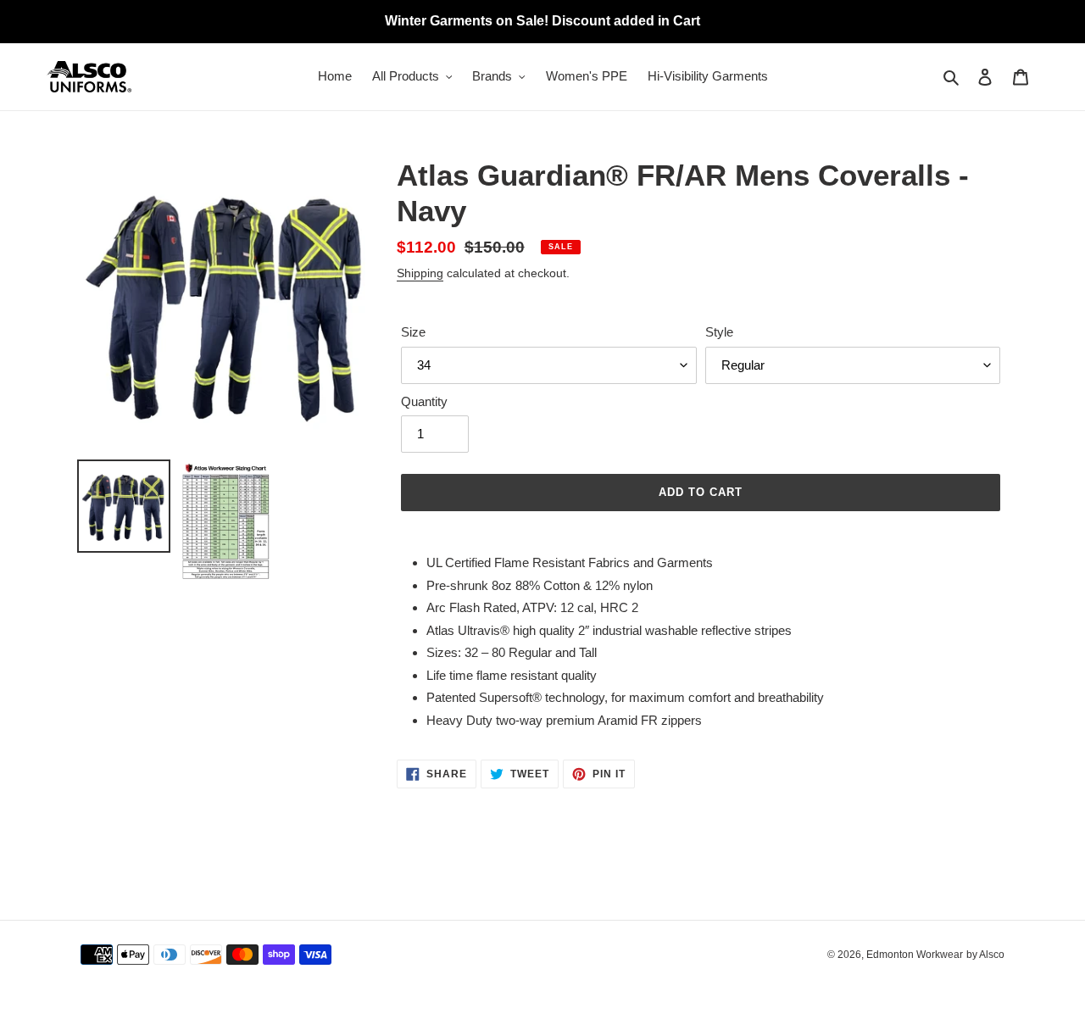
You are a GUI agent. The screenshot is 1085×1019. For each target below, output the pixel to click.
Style (719, 332)
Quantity (424, 401)
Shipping (420, 273)
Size (413, 332)
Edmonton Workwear (914, 955)
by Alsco (985, 955)
